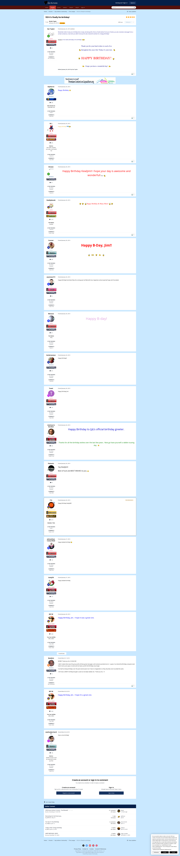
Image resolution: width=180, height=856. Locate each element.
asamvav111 (51, 277)
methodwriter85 (51, 733)
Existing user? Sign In (121, 3)
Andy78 (51, 577)
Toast (51, 388)
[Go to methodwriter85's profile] (51, 739)
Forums (53, 7)
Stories (59, 7)
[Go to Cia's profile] (51, 505)
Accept (173, 852)
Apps (82, 7)
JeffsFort (49, 817)
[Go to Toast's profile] (51, 393)
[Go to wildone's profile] (118, 828)
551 (52, 332)
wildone (123, 827)
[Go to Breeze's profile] (51, 172)
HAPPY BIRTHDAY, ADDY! (51, 833)
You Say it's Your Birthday (52, 822)
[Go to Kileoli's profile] (118, 811)
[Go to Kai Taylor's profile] (46, 22)
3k (52, 482)
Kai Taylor (54, 21)
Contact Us (85, 849)
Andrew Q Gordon (51, 426)
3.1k (52, 596)
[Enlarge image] (83, 39)
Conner (51, 240)
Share (121, 22)
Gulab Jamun (51, 355)
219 (52, 370)
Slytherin (51, 87)
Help (76, 7)
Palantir (51, 463)
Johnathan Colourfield (51, 540)
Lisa (48, 835)
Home (46, 7)
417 (52, 182)
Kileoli (122, 810)
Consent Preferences (100, 849)
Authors (65, 7)
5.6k (52, 102)
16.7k (51, 519)
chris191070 (124, 822)
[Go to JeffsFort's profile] (118, 816)
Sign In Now (111, 793)
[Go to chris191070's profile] (118, 822)
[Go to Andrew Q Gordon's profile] (51, 432)
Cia (51, 500)
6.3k (52, 445)
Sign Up (133, 3)
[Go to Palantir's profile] (51, 468)
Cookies (91, 849)
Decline (164, 852)
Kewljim (60, 39)
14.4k (51, 634)
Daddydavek (51, 200)
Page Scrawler (124, 833)
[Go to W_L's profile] (51, 128)
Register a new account (69, 793)
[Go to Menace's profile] (51, 319)
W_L (51, 123)
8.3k (52, 142)
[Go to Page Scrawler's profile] (118, 834)
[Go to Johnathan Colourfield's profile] (51, 546)
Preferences (156, 852)
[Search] (134, 7)
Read (70, 7)
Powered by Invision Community (90, 854)
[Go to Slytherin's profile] (51, 92)
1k (52, 296)
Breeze (51, 167)
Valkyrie (49, 823)
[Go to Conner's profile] (51, 245)
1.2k (52, 560)
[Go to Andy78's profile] (51, 582)
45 (52, 48)
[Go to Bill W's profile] (51, 619)
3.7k (52, 407)
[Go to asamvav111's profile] (51, 282)
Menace (51, 314)
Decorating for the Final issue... (53, 816)
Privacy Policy (77, 849)
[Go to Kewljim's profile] (51, 663)
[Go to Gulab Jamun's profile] (51, 360)
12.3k (51, 219)
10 (52, 673)
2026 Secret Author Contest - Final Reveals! (56, 810)
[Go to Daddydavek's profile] (51, 205)
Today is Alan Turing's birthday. (53, 827)
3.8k (52, 259)
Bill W (51, 614)
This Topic (129, 7)
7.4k (52, 753)
